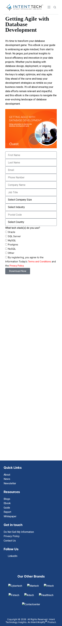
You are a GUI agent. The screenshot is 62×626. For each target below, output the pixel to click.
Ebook (7, 503)
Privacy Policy (12, 536)
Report (7, 511)
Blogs (7, 498)
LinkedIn (12, 556)
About (7, 474)
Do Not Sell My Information (19, 531)
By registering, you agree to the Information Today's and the (30, 261)
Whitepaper (10, 516)
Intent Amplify (39, 622)
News (7, 478)
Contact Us (10, 540)
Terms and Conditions (39, 261)
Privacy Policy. (17, 265)
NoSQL (12, 248)
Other (11, 252)
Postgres (13, 244)
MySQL (12, 240)
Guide (7, 507)
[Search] (55, 7)
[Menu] (49, 7)
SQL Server (14, 236)
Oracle (11, 232)
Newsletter (10, 483)
